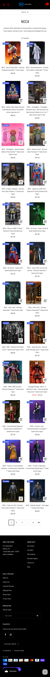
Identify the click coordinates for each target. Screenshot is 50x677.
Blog (28, 567)
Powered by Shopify (19, 651)
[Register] (37, 616)
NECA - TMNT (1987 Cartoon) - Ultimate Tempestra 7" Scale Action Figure (13, 389)
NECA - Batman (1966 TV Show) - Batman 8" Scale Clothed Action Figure (13, 231)
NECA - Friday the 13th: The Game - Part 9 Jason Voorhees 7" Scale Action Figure (13, 508)
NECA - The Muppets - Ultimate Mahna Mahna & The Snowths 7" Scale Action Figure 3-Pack (13, 152)
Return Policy (7, 594)
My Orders (30, 550)
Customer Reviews (8, 586)
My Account (30, 546)
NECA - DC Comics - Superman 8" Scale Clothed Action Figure (13, 269)
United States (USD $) (10, 644)
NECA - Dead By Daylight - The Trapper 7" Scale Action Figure (37, 506)
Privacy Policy (7, 599)
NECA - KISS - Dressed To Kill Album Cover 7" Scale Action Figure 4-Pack (13, 348)
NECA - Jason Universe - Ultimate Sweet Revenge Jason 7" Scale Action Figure (37, 349)
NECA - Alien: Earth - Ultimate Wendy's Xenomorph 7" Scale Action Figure (37, 310)
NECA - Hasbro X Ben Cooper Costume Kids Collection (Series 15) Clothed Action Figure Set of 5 (13, 109)
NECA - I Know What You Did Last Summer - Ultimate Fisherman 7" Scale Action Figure (37, 270)
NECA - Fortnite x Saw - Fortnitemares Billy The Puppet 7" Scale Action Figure (37, 428)
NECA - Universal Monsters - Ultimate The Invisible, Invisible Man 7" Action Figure (37, 70)
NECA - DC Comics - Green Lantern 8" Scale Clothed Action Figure (37, 229)
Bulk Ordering (31, 554)
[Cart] (46, 5)
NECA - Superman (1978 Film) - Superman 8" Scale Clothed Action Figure (37, 191)
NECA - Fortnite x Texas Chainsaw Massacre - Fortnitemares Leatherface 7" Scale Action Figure (12, 468)
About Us (5, 578)
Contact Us (30, 563)
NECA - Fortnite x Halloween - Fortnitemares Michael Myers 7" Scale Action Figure (37, 468)
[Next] (38, 522)
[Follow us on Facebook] (5, 634)
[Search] (8, 5)
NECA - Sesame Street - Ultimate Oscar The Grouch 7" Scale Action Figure (37, 152)
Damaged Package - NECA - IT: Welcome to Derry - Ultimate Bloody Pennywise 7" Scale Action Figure (37, 389)
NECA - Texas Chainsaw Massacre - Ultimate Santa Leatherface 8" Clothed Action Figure (12, 428)
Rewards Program (32, 558)
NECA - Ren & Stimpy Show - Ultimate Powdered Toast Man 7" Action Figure (13, 68)
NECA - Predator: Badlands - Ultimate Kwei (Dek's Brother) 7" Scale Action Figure (13, 191)
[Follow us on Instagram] (10, 634)
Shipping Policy (7, 590)
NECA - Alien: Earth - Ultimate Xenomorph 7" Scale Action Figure (13, 308)
